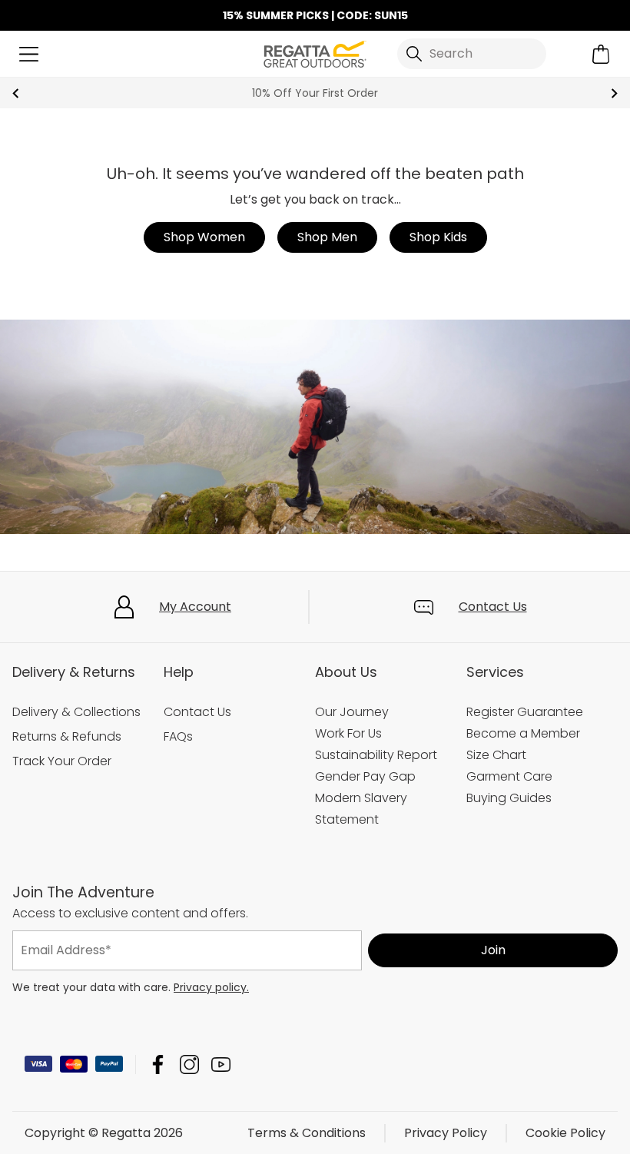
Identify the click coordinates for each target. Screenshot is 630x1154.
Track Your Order (61, 761)
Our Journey (352, 712)
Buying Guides (509, 798)
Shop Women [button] (204, 237)
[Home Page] (315, 52)
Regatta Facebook (157, 1063)
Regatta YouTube (220, 1063)
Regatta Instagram (189, 1063)
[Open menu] (28, 54)
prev (15, 93)
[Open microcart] (601, 54)
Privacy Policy (445, 1132)
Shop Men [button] (327, 237)
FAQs (178, 736)
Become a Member (523, 733)
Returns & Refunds (66, 736)
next (614, 93)
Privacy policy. (211, 986)
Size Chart (496, 755)
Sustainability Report (376, 755)
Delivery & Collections (76, 712)
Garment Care (509, 776)
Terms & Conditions (306, 1132)
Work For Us (348, 733)
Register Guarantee (524, 712)
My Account (195, 606)
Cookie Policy (565, 1132)
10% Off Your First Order (315, 93)
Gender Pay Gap (365, 776)
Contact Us (493, 606)
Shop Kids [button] (438, 237)
